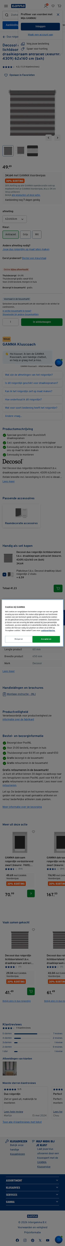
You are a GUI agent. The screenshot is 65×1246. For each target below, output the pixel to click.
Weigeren (19, 639)
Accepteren (46, 639)
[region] (32, 623)
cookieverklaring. (48, 631)
